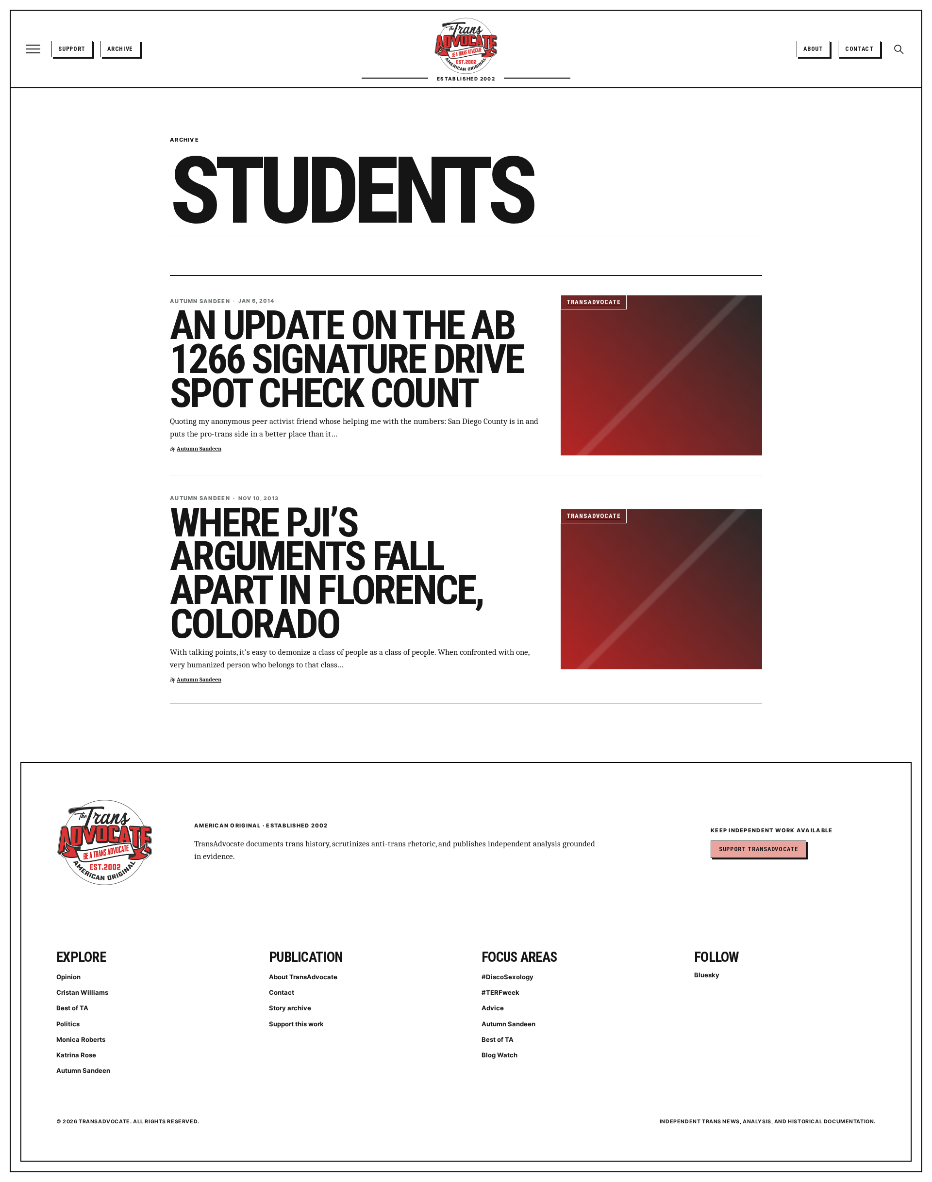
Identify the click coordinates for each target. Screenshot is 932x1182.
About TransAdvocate (303, 977)
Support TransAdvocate (758, 849)
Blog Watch (499, 1055)
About (813, 48)
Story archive (290, 1008)
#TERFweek (500, 992)
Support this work (296, 1024)
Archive (120, 48)
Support (71, 48)
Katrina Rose (76, 1055)
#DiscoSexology (507, 977)
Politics (68, 1024)
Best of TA (72, 1008)
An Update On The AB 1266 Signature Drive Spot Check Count (346, 359)
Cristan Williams (82, 992)
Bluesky (706, 975)
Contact (859, 48)
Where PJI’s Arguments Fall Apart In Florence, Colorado (326, 573)
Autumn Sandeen (199, 449)
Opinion (68, 977)
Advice (493, 1008)
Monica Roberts (80, 1039)
